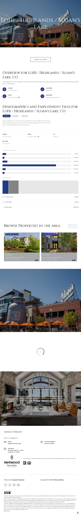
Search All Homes (40, 59)
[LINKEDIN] (14, 484)
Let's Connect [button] (40, 408)
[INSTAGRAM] (9, 484)
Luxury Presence (18, 480)
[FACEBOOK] (5, 484)
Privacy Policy (59, 480)
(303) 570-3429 (49, 443)
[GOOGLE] (18, 484)
